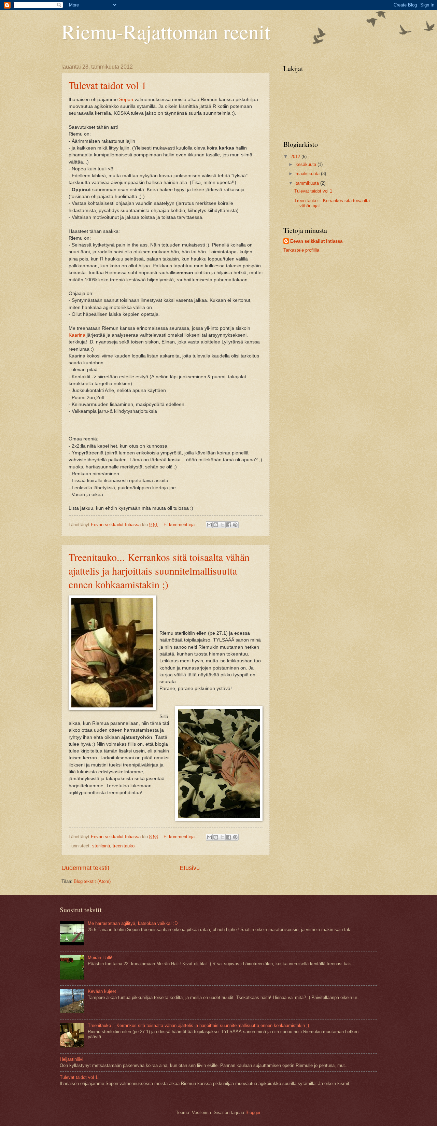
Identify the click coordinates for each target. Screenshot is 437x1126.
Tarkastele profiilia (301, 250)
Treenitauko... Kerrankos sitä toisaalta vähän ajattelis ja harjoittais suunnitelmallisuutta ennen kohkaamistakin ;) (159, 570)
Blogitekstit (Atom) (92, 881)
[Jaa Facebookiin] (228, 524)
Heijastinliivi (71, 1059)
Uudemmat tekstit (85, 867)
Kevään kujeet (102, 991)
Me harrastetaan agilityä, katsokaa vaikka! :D (133, 923)
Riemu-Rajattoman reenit (165, 31)
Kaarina (77, 335)
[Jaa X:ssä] (222, 524)
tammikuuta (308, 183)
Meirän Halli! (100, 957)
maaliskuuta (308, 173)
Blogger (252, 1112)
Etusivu (190, 867)
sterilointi (101, 845)
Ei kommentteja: (180, 524)
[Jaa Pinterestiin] (235, 524)
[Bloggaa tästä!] (215, 524)
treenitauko (124, 845)
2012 (296, 156)
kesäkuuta (307, 164)
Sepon (126, 99)
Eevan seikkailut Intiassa (316, 241)
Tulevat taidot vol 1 (107, 85)
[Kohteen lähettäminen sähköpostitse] (209, 524)
